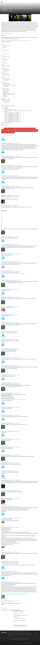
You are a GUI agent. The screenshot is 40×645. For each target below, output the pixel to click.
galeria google (18, 129)
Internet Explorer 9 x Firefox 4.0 (18, 613)
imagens (10, 131)
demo (4, 33)
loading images (32, 131)
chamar (20, 128)
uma (13, 132)
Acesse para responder (16, 143)
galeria (33, 128)
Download (7, 33)
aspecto (16, 128)
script (11, 132)
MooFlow (3, 132)
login (9, 609)
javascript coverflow (25, 131)
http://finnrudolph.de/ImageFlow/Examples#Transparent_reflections (13, 273)
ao (13, 128)
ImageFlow (36, 129)
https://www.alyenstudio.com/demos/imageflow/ (9, 563)
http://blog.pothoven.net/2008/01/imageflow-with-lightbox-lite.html (13, 399)
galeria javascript (25, 129)
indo (14, 131)
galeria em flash (12, 129)
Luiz (1, 184)
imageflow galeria (5, 131)
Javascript (10, 128)
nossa (7, 132)
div (26, 128)
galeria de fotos (5, 129)
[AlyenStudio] (4, 2)
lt (36, 131)
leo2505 (2, 580)
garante (31, 129)
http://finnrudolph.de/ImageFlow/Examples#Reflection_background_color (14, 594)
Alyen (2, 163)
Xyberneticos (6, 125)
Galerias (5, 128)
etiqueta (29, 128)
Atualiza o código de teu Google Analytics (19, 618)
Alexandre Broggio (4, 312)
